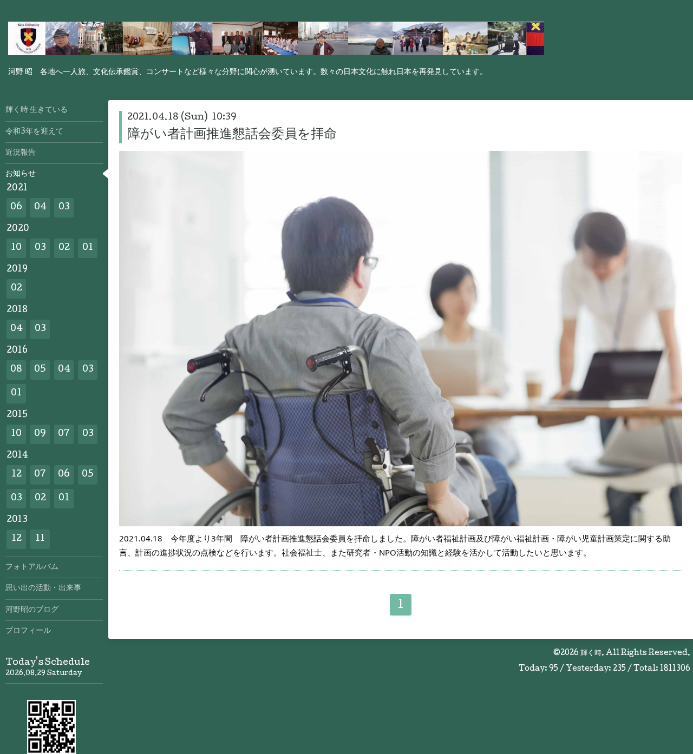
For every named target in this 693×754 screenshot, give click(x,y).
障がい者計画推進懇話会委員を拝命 (232, 135)
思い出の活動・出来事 (43, 588)
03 (64, 207)
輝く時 (591, 653)
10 (16, 248)
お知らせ (20, 174)
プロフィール (28, 631)
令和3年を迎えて (34, 132)
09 (40, 434)
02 (64, 248)
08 (16, 369)
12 (16, 474)
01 (87, 248)
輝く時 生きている (36, 110)
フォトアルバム (31, 567)
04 (40, 207)
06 (16, 207)
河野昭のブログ (31, 610)
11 (40, 539)
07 (64, 434)
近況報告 (20, 153)
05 (40, 369)
